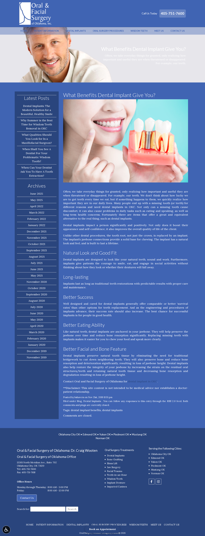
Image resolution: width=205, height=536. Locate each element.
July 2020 (36, 307)
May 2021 (37, 275)
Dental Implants (76, 31)
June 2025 (36, 193)
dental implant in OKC (142, 381)
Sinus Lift (112, 463)
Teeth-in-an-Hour (117, 474)
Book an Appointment (102, 529)
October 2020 (36, 288)
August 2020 (37, 300)
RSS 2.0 (171, 401)
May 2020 (36, 319)
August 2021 (37, 256)
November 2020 (37, 282)
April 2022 (36, 206)
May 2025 (36, 200)
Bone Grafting (115, 459)
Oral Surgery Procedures (108, 31)
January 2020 (36, 344)
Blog (79, 401)
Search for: (23, 509)
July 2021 (36, 263)
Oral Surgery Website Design (94, 533)
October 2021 (36, 244)
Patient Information (46, 31)
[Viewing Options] (6, 530)
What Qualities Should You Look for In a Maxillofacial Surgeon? (37, 139)
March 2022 (36, 212)
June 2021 (36, 269)
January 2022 (36, 225)
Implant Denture (116, 482)
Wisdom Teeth (139, 31)
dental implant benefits (86, 410)
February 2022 (36, 219)
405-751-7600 (172, 13)
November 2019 (37, 357)
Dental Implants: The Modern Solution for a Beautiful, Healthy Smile (37, 110)
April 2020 (36, 326)
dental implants (112, 410)
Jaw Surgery (113, 467)
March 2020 (36, 332)
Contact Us (177, 31)
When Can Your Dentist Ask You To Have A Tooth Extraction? (36, 171)
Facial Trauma (114, 471)
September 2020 (36, 294)
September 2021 (36, 250)
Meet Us (159, 31)
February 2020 (36, 338)
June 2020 (36, 313)
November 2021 (37, 237)
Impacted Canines (117, 486)
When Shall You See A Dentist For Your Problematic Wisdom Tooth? (36, 155)
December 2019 (37, 351)
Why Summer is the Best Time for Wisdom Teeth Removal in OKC (37, 124)
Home (23, 31)
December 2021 (36, 231)
